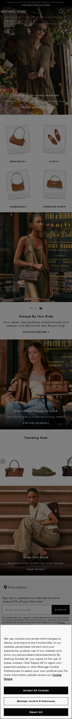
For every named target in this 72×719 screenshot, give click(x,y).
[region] (36, 671)
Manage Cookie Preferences (36, 701)
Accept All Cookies (36, 690)
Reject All (36, 712)
